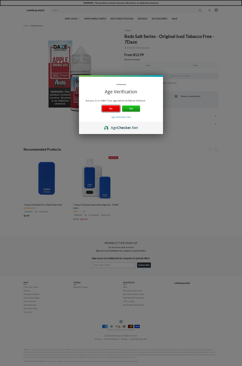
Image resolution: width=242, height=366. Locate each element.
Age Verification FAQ (121, 117)
